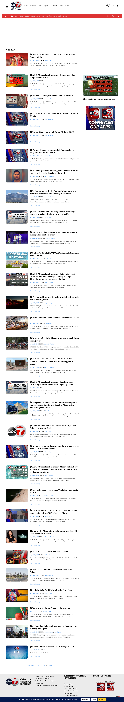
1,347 (50, 665)
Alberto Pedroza (48, 119)
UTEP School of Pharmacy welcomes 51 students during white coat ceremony (53, 233)
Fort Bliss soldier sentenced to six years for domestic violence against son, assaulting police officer (51, 361)
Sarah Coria (48, 81)
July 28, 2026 (34, 611)
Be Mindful (54, 6)
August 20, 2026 (34, 516)
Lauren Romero (48, 650)
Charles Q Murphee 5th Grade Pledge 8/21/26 (53, 647)
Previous (31, 665)
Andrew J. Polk (48, 575)
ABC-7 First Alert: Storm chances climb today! (100, 99)
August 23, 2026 (34, 60)
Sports (46, 6)
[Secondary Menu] (8, 6)
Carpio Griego (48, 60)
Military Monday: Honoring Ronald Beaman (52, 95)
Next (55, 665)
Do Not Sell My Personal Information (46, 685)
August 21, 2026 (34, 495)
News (26, 6)
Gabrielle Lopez (48, 495)
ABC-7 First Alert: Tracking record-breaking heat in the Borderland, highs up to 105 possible (54, 212)
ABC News (48, 411)
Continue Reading (35, 69)
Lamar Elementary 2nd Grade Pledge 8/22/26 (53, 132)
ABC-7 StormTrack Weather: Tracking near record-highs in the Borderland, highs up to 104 (51, 383)
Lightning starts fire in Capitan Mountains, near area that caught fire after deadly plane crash (53, 192)
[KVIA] (16, 6)
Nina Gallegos (48, 452)
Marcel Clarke (48, 516)
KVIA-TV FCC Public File (43, 681)
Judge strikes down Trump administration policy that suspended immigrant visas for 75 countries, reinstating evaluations (53, 405)
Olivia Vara (48, 258)
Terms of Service (40, 676)
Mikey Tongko (49, 282)
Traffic (40, 6)
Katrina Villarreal (49, 99)
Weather (33, 6)
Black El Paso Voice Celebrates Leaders (50, 551)
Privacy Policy (50, 676)
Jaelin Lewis (47, 217)
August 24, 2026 (34, 81)
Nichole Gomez (48, 555)
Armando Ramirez (49, 176)
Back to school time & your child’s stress (51, 608)
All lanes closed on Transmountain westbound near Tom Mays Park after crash (54, 447)
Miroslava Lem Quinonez (51, 537)
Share (67, 6)
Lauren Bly (47, 156)
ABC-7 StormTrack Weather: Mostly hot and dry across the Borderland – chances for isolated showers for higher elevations (54, 469)
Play (61, 6)
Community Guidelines (42, 678)
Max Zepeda (57, 632)
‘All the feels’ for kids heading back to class (52, 590)
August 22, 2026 (34, 303)
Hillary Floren (48, 593)
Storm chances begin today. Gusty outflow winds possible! (49, 16)
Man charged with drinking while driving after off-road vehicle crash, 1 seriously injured (54, 171)
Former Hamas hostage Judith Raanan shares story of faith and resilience (52, 151)
